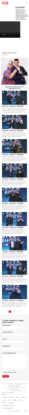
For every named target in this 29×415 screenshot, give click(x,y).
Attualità (11, 397)
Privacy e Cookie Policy (8, 408)
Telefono (4, 339)
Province (14, 400)
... (16, 311)
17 (18, 311)
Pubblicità (11, 402)
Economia (23, 397)
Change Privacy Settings (8, 405)
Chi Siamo (20, 400)
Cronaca (4, 397)
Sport (9, 400)
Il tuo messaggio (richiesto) (9, 353)
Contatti (4, 402)
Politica (17, 397)
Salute (4, 400)
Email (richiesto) (6, 346)
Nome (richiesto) (6, 325)
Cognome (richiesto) (7, 332)
